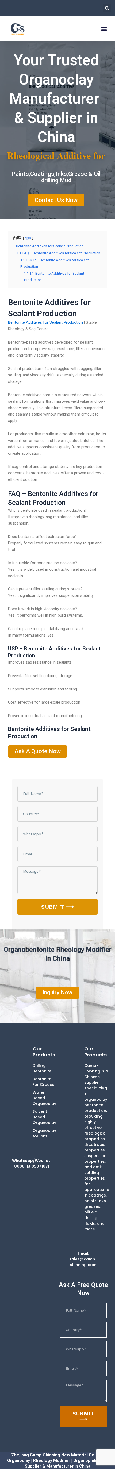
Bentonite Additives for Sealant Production (45, 322)
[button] (107, 8)
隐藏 (28, 238)
